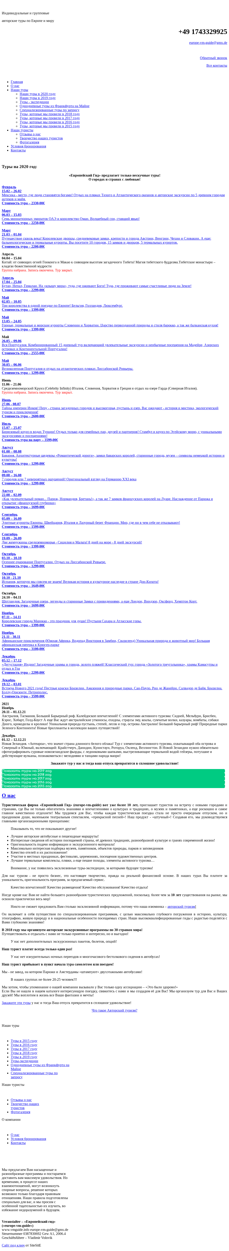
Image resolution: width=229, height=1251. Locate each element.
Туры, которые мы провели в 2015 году (50, 126)
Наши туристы (22, 130)
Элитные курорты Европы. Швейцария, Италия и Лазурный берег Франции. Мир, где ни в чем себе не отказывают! (91, 521)
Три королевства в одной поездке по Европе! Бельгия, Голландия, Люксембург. (62, 303)
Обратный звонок (213, 58)
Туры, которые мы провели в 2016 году (50, 122)
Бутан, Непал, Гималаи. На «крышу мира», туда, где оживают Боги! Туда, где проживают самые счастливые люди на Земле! (96, 284)
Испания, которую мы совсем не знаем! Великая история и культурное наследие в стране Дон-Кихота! (80, 580)
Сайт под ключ (13, 1245)
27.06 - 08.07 (11, 404)
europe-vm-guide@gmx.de (208, 43)
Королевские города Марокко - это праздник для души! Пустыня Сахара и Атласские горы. (72, 619)
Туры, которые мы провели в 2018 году (50, 114)
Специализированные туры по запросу (49, 110)
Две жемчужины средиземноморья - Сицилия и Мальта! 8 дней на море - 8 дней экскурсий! (72, 540)
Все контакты (216, 65)
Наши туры (19, 90)
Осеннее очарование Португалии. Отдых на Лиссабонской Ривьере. (54, 560)
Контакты (18, 150)
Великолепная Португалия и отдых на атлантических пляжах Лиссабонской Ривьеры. (67, 367)
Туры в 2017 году (24, 1049)
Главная (17, 82)
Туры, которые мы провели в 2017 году (50, 118)
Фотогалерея (29, 142)
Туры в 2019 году (24, 1057)
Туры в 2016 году (24, 1045)
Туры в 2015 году (24, 1041)
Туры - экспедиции (34, 102)
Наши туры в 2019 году (38, 98)
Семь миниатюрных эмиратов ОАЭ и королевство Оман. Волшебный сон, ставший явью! (71, 217)
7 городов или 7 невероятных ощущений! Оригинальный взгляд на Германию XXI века (69, 477)
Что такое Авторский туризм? (114, 1010)
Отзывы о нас (30, 134)
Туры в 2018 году (24, 1053)
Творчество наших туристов (41, 138)
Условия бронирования (28, 146)
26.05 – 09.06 (11, 341)
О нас (15, 86)
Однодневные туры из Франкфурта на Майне (54, 106)
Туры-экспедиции (24, 1061)
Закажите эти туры (16, 1003)
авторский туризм (181, 906)
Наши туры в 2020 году (38, 94)
